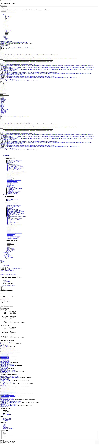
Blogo (1, 86)
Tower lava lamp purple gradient (7, 343)
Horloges (54, 67)
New (1, 50)
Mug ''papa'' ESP (4, 346)
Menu (1, 117)
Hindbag (2, 98)
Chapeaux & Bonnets (22, 72)
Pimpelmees (2, 104)
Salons (6, 39)
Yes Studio (2, 113)
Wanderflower (3, 112)
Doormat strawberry (4, 356)
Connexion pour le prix (4, 298)
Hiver (9, 79)
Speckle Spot (2, 115)
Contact (4, 22)
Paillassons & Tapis (70, 67)
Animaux (2, 52)
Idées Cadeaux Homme (4, 62)
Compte (1, 260)
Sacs (43, 72)
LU (3, 14)
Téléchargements (3, 42)
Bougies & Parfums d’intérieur (34, 67)
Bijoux (17, 72)
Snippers (2, 108)
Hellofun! (2, 96)
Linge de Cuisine (59, 67)
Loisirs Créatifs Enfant (31, 60)
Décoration (42, 67)
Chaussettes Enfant (12, 60)
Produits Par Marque (6, 281)
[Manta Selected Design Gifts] (6, 41)
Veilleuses (46, 60)
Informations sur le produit (5, 285)
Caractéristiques (13, 285)
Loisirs (1, 63)
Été (15, 79)
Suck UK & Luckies (4, 109)
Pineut (1, 103)
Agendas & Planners (11, 76)
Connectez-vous (13, 42)
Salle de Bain (86, 67)
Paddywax (2, 101)
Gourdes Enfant (18, 60)
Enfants (1, 59)
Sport (24, 64)
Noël (11, 79)
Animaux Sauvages (17, 53)
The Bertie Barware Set (5, 386)
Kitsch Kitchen (3, 99)
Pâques (13, 79)
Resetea (1, 107)
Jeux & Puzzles (20, 64)
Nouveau (2, 119)
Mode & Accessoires (4, 71)
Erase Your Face (3, 93)
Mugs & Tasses (64, 67)
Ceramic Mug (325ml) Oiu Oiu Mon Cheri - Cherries (10, 402)
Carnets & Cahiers (18, 76)
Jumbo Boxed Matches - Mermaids (7, 383)
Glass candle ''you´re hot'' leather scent (8, 371)
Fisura (1, 94)
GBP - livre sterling (6, 265)
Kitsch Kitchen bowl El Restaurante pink (8, 393)
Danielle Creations (3, 88)
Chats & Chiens (23, 53)
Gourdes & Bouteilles (48, 67)
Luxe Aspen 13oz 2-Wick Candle (6, 399)
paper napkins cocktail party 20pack (7, 396)
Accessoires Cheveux (12, 72)
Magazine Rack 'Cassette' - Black (7, 349)
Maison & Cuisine (3, 66)
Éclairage (17, 68)
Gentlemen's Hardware (4, 95)
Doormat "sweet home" (5, 362)
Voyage (33, 64)
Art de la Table (18, 67)
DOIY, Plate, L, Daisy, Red (5, 380)
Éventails (56, 72)
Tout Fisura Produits (4, 371)
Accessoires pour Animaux (9, 53)
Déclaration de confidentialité (8, 428)
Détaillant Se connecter (7, 418)
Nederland (7, 18)
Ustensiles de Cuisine (6, 68)
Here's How (2, 97)
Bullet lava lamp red (4, 359)
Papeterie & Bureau (4, 75)
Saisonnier (2, 78)
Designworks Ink (3, 89)
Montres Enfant (37, 60)
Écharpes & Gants (51, 72)
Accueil (4, 280)
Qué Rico (2, 105)
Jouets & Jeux (24, 60)
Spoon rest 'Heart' (4, 368)
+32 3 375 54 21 (11, 269)
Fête (10, 64)
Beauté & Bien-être (3, 55)
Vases (11, 68)
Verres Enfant (50, 60)
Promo (1, 51)
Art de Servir (13, 67)
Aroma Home (2, 84)
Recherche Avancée (4, 45)
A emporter (9, 67)
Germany (6, 19)
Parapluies (40, 72)
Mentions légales (6, 427)
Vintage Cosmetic (3, 111)
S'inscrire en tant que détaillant (21, 42)
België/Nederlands (8, 17)
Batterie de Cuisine (26, 67)
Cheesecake (2, 87)
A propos (4, 23)
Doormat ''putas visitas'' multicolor (7, 365)
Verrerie (13, 68)
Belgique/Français (8, 16)
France (6, 15)
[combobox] (5, 44)
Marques (8, 42)
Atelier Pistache (3, 85)
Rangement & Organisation (79, 67)
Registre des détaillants (7, 419)
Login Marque (5, 420)
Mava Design (2, 100)
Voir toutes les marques (4, 82)
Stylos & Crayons (44, 76)
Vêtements (46, 72)
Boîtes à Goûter (6, 60)
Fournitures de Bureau (26, 76)
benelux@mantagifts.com (16, 268)
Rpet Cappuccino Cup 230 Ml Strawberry (8, 405)
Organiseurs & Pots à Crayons (35, 76)
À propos (20, 116)
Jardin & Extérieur (14, 64)
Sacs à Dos (42, 60)
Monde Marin (28, 53)
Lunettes (36, 72)
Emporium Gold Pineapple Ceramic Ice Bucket (9, 377)
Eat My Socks (3, 92)
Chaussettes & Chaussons (30, 72)
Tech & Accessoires (28, 64)
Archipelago (2, 83)
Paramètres (2, 261)
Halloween (6, 79)
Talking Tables (3, 110)
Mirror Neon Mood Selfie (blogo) (6, 389)
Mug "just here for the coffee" (6, 352)
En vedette (2, 49)
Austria (6, 20)
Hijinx (1, 114)
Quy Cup (2, 106)
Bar (22, 67)
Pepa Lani (2, 102)
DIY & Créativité (6, 64)
